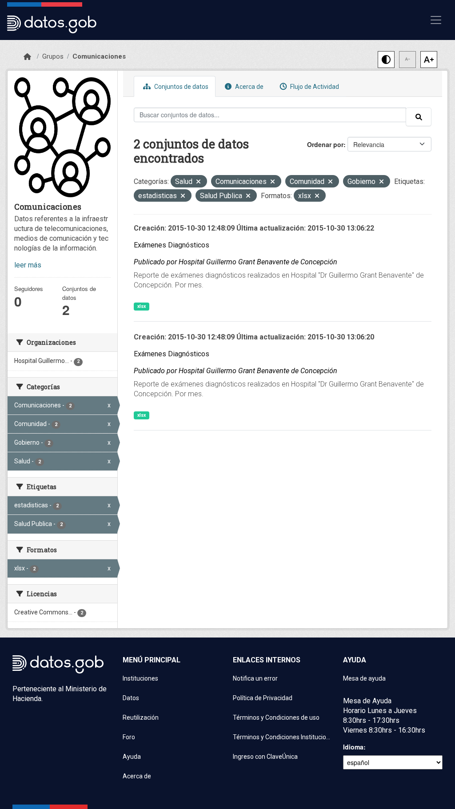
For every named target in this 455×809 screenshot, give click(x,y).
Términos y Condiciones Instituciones (282, 737)
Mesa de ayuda (364, 678)
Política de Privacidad (262, 697)
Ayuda (132, 756)
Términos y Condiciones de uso (276, 717)
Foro (129, 737)
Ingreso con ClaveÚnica (265, 756)
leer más (27, 265)
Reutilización (141, 717)
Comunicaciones (99, 56)
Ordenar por (325, 144)
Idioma (353, 746)
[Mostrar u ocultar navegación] (436, 20)
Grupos (53, 56)
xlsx (141, 306)
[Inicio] (27, 57)
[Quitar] (198, 182)
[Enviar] (418, 117)
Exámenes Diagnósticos (171, 245)
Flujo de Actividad (314, 86)
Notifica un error (255, 678)
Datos (131, 697)
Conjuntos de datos (180, 86)
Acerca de (248, 86)
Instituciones (140, 678)
